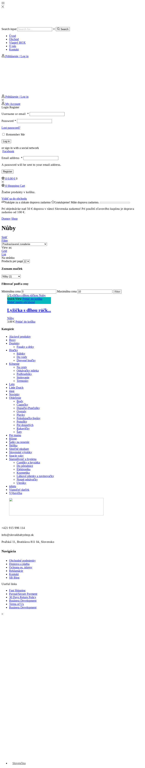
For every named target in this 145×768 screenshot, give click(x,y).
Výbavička (15, 493)
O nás (12, 46)
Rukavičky (23, 428)
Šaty (19, 431)
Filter (117, 291)
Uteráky (21, 482)
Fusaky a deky (25, 346)
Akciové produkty (20, 336)
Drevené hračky (26, 360)
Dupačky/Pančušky (28, 408)
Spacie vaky (16, 455)
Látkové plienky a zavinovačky (35, 476)
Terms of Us (16, 604)
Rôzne (13, 438)
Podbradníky (24, 374)
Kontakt (14, 49)
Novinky (14, 394)
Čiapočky (22, 404)
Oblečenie (15, 397)
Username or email (15, 113)
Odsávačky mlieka (28, 370)
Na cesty (22, 367)
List (4, 254)
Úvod (12, 35)
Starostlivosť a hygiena (22, 459)
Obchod (14, 39)
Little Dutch (16, 387)
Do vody (22, 357)
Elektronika (23, 469)
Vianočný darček (19, 489)
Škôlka (13, 445)
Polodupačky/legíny (28, 418)
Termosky (23, 380)
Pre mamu (15, 435)
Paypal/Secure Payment (23, 593)
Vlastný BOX (17, 42)
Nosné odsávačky (27, 479)
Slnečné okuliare (19, 448)
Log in (6, 141)
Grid (4, 251)
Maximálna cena (67, 291)
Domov (6, 218)
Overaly (21, 411)
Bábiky (21, 353)
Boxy (12, 340)
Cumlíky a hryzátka (28, 462)
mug (11, 391)
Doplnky (14, 343)
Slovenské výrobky (20, 452)
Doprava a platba (19, 564)
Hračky (13, 350)
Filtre (5, 240)
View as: (7, 247)
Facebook (8, 151)
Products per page (12, 261)
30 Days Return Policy (22, 597)
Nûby (10, 318)
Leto (12, 384)
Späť (4, 237)
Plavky (21, 414)
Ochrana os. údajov (20, 567)
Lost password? (11, 127)
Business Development (22, 600)
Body (20, 401)
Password (9, 120)
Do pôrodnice (25, 465)
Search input (9, 29)
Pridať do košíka (32, 298)
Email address (12, 158)
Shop (14, 218)
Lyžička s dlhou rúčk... (29, 310)
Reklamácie (16, 570)
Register (7, 171)
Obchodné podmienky (22, 560)
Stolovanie (23, 377)
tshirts (12, 486)
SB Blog (14, 577)
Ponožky (22, 421)
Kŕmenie (14, 363)
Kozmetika (23, 472)
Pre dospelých (25, 425)
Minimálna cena (11, 291)
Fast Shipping (17, 590)
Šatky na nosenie (19, 442)
